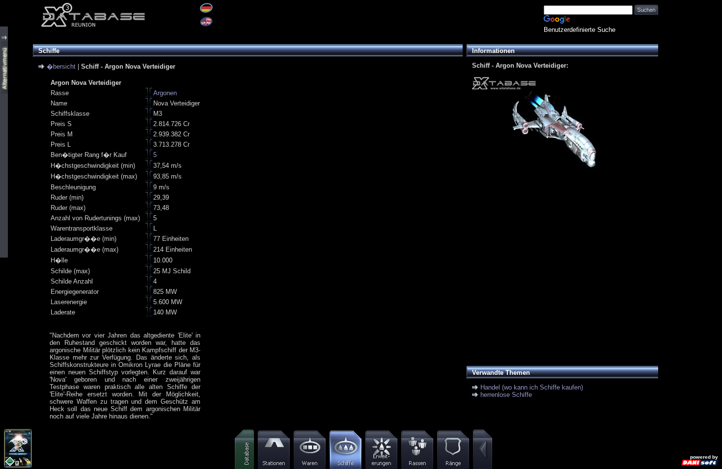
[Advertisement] (560, 273)
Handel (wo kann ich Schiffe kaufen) (531, 387)
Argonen (165, 93)
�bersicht (61, 66)
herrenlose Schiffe (506, 394)
